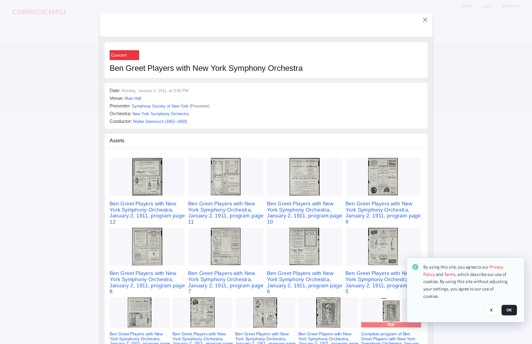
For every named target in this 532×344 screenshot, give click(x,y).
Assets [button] (117, 140)
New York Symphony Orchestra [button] (160, 113)
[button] (425, 19)
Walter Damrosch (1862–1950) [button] (160, 121)
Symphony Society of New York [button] (160, 106)
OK (509, 310)
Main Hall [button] (133, 98)
